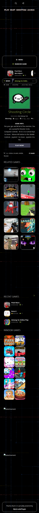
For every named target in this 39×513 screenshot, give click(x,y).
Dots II (13, 311)
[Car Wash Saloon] (20, 340)
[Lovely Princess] (9, 394)
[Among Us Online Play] (7, 322)
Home (7, 85)
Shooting (15, 85)
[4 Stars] (15, 116)
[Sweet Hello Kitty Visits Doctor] (9, 362)
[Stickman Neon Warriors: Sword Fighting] (20, 373)
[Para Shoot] (9, 340)
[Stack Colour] (9, 373)
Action (11, 153)
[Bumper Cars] (20, 351)
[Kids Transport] (9, 351)
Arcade (16, 153)
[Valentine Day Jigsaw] (20, 362)
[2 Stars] (13, 116)
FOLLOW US (23, 3)
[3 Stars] (14, 116)
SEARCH (16, 3)
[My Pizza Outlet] (20, 394)
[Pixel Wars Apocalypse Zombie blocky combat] (7, 305)
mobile (21, 153)
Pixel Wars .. (16, 303)
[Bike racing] (20, 384)
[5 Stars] (17, 116)
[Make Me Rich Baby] (9, 384)
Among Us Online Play (23, 81)
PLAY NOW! (19, 145)
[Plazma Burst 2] (19, 10)
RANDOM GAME (20, 64)
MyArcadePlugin (19, 509)
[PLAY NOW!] (10, 73)
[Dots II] (7, 314)
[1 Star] (11, 116)
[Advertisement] (19, 32)
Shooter (6, 156)
